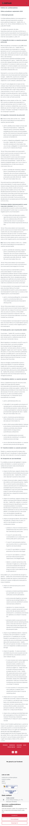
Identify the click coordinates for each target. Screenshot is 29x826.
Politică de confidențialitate (9, 777)
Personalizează (14, 819)
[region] (14, 814)
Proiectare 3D (11, 747)
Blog (24, 745)
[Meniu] (26, 3)
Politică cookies (6, 779)
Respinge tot (14, 823)
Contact (19, 747)
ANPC (3, 781)
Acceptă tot (14, 815)
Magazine (19, 745)
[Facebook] (13, 752)
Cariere (4, 783)
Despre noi (12, 745)
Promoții (5, 745)
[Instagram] (16, 752)
